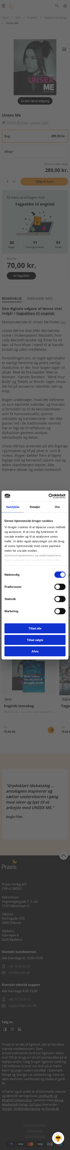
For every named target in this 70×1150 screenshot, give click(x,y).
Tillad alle (35, 628)
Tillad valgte (35, 639)
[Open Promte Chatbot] (58, 1138)
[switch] (60, 587)
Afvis (35, 651)
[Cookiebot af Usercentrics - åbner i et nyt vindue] (49, 496)
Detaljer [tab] (35, 507)
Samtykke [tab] (12, 507)
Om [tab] (57, 507)
